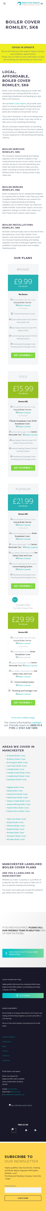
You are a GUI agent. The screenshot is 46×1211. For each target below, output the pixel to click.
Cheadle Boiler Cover (15, 769)
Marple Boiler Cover (15, 822)
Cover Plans (6, 1060)
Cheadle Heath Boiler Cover (18, 776)
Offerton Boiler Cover (16, 826)
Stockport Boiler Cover (16, 836)
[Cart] (4, 3)
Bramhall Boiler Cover (16, 755)
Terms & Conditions (8, 1037)
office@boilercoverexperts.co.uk (13, 1095)
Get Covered (23, 355)
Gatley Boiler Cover (15, 790)
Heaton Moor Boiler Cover (18, 808)
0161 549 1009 (12, 1089)
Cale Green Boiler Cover (17, 766)
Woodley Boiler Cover (16, 839)
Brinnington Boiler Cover (17, 762)
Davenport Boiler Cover (17, 779)
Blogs (4, 1046)
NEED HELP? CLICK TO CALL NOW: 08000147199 (23, 953)
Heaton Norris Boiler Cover (18, 811)
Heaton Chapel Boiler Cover (18, 801)
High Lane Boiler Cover (16, 819)
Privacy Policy (6, 1042)
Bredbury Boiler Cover (16, 759)
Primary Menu (42, 3)
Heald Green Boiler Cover (17, 797)
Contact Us (5, 1056)
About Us (5, 1051)
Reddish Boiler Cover (15, 829)
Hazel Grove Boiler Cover (17, 794)
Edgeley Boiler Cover (15, 787)
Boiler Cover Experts (17, 103)
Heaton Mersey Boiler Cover (19, 804)
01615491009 (24, 996)
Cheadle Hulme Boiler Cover (18, 772)
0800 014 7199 (15, 1092)
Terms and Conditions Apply (23, 717)
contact (37, 722)
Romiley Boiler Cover (15, 832)
